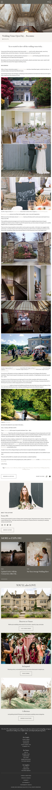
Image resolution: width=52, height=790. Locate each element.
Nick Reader (7, 422)
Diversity (26, 780)
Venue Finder (25, 739)
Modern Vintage (21, 468)
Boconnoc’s (4, 447)
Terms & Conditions (26, 775)
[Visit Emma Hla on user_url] (2, 525)
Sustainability (26, 782)
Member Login (26, 754)
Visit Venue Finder (26, 628)
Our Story (26, 757)
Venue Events (37, 468)
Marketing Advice (26, 759)
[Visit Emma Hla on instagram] (10, 525)
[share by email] (50, 476)
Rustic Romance (29, 468)
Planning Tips (26, 746)
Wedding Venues (26, 469)
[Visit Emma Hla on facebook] (5, 525)
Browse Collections (26, 718)
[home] (26, 2)
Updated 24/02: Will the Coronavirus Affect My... (9, 572)
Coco (27, 51)
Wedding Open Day (44, 468)
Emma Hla (6, 39)
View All (48, 539)
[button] (2, 2)
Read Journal (26, 673)
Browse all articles (8, 476)
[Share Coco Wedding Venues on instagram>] (26, 733)
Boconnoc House (22, 69)
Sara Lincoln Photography (42, 211)
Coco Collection (14, 468)
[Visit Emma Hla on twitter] (7, 525)
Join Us (26, 752)
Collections (26, 741)
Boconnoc (29, 55)
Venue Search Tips (26, 744)
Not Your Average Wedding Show (38, 571)
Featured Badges (26, 761)
